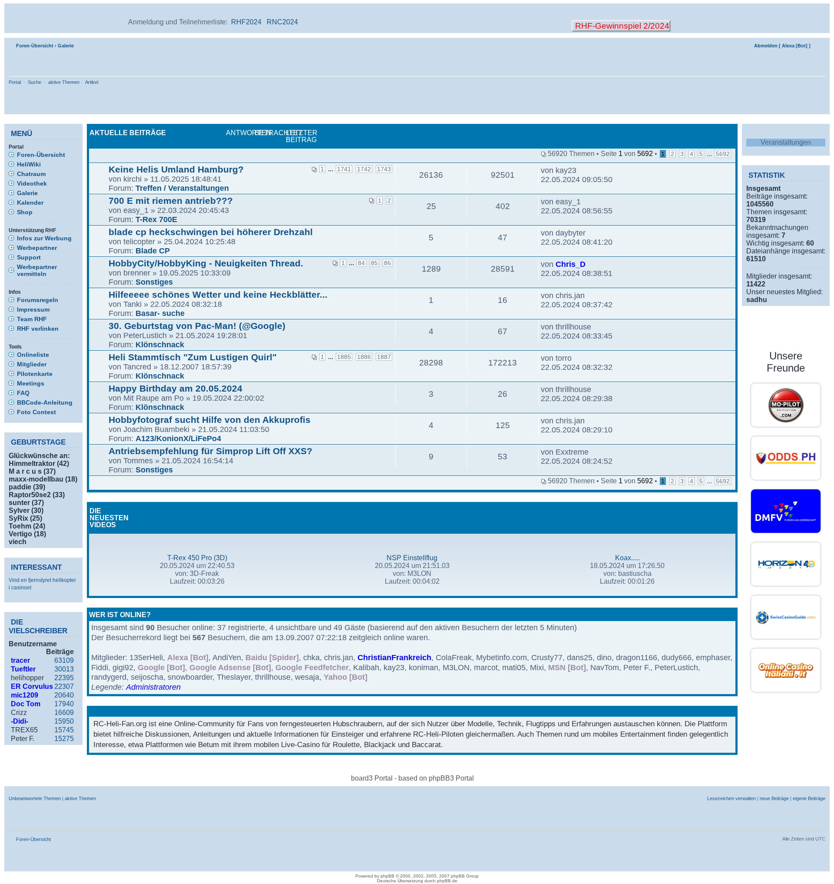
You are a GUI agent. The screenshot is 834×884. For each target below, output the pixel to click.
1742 (364, 169)
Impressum (33, 309)
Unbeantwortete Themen (35, 798)
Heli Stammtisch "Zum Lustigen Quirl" (193, 357)
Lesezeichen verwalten (731, 798)
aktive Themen (63, 82)
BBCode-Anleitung (45, 402)
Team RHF (32, 319)
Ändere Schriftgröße (819, 44)
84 (361, 262)
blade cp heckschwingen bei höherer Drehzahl (211, 232)
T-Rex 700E (156, 219)
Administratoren (153, 687)
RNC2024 (282, 22)
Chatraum (31, 173)
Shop (25, 212)
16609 (64, 712)
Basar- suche (160, 313)
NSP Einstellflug (412, 558)
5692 (723, 153)
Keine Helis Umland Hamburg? (176, 169)
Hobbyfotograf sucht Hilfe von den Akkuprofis (210, 420)
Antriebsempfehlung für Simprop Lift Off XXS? (210, 451)
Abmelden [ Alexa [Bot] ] (782, 45)
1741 (344, 169)
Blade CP (153, 250)
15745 (64, 730)
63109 (64, 660)
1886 (364, 356)
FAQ (23, 392)
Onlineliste (33, 354)
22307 (64, 686)
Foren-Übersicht (34, 45)
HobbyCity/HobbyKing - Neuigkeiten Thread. (206, 263)
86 (387, 262)
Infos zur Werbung (44, 238)
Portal (15, 82)
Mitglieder (31, 364)
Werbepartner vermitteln (37, 270)
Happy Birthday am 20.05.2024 (175, 388)
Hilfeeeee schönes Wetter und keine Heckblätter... (218, 294)
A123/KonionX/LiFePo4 (178, 438)
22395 (64, 677)
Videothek (32, 183)
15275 (64, 738)
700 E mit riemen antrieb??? (171, 201)
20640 (64, 695)
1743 (384, 169)
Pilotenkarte (35, 373)
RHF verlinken (38, 328)
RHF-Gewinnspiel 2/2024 (621, 25)
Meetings (30, 383)
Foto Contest (36, 412)
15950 (64, 721)
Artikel (91, 82)
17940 (64, 704)
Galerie (66, 45)
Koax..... (627, 558)
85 (374, 262)
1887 (384, 356)
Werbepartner (37, 247)
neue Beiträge (774, 798)
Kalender (30, 202)
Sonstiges (154, 282)
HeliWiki (29, 164)
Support (29, 257)
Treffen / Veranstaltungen (182, 188)
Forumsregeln (37, 299)
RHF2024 (246, 22)
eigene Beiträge (809, 798)
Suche (34, 82)
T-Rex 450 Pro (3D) (197, 558)
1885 (344, 356)
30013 (64, 669)
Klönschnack (160, 344)
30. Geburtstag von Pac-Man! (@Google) (197, 326)
